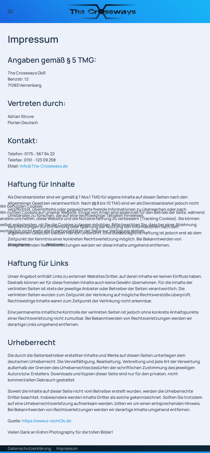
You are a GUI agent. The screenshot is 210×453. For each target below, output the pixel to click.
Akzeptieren (19, 244)
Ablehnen (54, 244)
